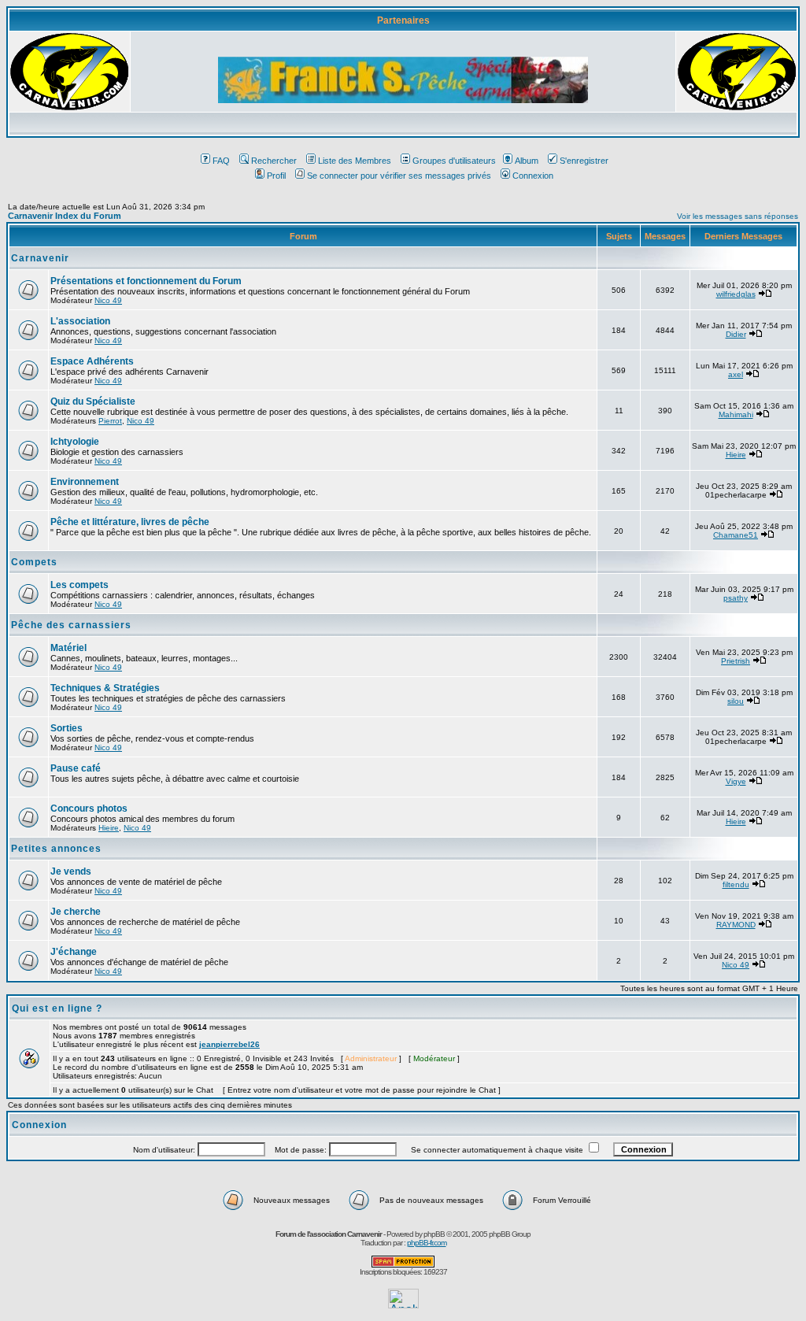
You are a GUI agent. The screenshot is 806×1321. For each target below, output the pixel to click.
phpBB (434, 1234)
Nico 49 (108, 300)
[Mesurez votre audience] (403, 1304)
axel (735, 374)
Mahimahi (736, 414)
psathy (735, 598)
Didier (736, 334)
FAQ (221, 160)
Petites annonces (56, 848)
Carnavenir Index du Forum (64, 215)
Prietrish (735, 661)
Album (526, 160)
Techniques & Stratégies (105, 688)
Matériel (68, 647)
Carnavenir (40, 258)
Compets (34, 562)
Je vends (70, 871)
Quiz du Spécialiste (92, 401)
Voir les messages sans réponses (737, 216)
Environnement (84, 481)
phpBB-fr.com (426, 1242)
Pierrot (110, 420)
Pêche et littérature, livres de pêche (129, 521)
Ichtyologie (74, 441)
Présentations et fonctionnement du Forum (146, 281)
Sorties (66, 728)
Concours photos (89, 808)
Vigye (736, 781)
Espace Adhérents (92, 361)
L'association (80, 321)
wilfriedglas (736, 294)
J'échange (73, 951)
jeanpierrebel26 (229, 1044)
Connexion (532, 175)
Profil (276, 175)
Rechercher (274, 160)
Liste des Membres (354, 160)
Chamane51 (735, 535)
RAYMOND (736, 924)
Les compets (79, 584)
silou (735, 701)
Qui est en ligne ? (57, 1008)
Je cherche (75, 911)
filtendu (736, 884)
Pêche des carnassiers (71, 625)
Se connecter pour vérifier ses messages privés (399, 175)
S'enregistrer (584, 160)
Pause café (75, 768)
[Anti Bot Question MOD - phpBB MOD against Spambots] (403, 1264)
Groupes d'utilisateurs (454, 160)
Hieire (736, 454)
